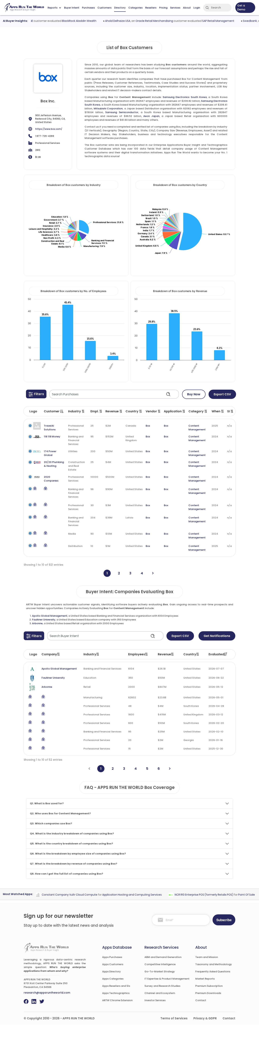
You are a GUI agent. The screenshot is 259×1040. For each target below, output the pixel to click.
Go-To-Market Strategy (159, 971)
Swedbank (239, 21)
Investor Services (155, 1000)
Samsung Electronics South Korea (185, 97)
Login (196, 7)
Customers (104, 7)
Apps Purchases (112, 957)
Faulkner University (43, 619)
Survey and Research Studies (162, 986)
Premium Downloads (208, 993)
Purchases (88, 7)
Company (49, 654)
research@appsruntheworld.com (47, 993)
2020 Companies (51, 478)
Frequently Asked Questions (212, 971)
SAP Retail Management (208, 21)
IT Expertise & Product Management (166, 978)
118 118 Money (52, 436)
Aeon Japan (151, 116)
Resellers (150, 7)
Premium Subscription (209, 986)
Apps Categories (112, 978)
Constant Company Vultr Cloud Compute (59, 895)
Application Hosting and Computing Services (121, 895)
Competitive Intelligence (160, 964)
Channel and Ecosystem (159, 993)
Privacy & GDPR (205, 1018)
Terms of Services (174, 1018)
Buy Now (193, 394)
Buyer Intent (71, 7)
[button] (36, 394)
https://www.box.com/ (48, 129)
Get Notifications (217, 636)
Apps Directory (111, 971)
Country (189, 654)
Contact (200, 1000)
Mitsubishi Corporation (108, 108)
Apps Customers (112, 964)
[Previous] (89, 768)
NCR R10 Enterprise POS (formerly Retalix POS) (193, 895)
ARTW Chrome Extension (117, 1000)
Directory (120, 7)
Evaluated (216, 654)
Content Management (197, 427)
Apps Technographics (116, 993)
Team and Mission (206, 957)
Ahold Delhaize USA (107, 21)
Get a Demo (241, 7)
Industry (89, 654)
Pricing (163, 7)
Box (148, 426)
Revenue (164, 654)
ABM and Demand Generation (162, 957)
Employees (136, 654)
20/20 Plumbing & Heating (54, 464)
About (187, 7)
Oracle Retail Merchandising (143, 21)
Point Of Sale (236, 895)
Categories (135, 7)
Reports (52, 7)
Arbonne (37, 623)
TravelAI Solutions (50, 427)
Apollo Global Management (49, 616)
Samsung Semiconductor (121, 112)
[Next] (153, 573)
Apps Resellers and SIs (116, 986)
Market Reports (205, 978)
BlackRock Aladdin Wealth (68, 21)
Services (175, 7)
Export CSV (222, 394)
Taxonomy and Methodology (213, 964)
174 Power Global (50, 453)
